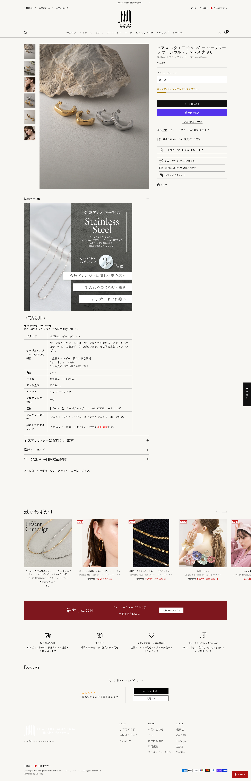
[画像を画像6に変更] (29, 133)
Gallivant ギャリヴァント (172, 57)
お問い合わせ (58, 470)
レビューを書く (151, 691)
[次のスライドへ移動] (224, 493)
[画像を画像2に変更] (29, 68)
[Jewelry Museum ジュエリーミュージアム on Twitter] (195, 8)
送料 (164, 130)
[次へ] (149, 2)
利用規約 (153, 746)
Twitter (180, 752)
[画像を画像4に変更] (29, 100)
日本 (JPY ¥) (219, 8)
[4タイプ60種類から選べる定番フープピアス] (100, 543)
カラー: (167, 73)
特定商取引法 (156, 741)
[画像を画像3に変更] (29, 84)
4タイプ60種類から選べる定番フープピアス (100, 571)
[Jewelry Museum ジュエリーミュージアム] (125, 19)
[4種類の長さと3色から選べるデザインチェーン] (151, 543)
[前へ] (102, 2)
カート (152, 735)
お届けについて (128, 735)
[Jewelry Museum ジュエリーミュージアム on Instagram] (191, 8)
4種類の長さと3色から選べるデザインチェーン (151, 571)
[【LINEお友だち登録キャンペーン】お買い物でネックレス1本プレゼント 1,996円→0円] (48, 543)
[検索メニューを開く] (25, 33)
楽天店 (180, 729)
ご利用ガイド (127, 729)
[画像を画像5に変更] (29, 117)
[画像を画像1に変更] (29, 51)
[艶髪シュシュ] (203, 543)
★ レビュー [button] (247, 394)
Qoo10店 (181, 735)
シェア (164, 185)
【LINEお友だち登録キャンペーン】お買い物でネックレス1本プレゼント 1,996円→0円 (48, 573)
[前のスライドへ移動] (218, 493)
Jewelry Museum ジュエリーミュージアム (61, 770)
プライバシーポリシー (161, 752)
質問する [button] (151, 698)
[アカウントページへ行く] (219, 33)
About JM (125, 741)
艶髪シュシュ (203, 571)
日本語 (203, 8)
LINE (179, 746)
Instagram (182, 741)
